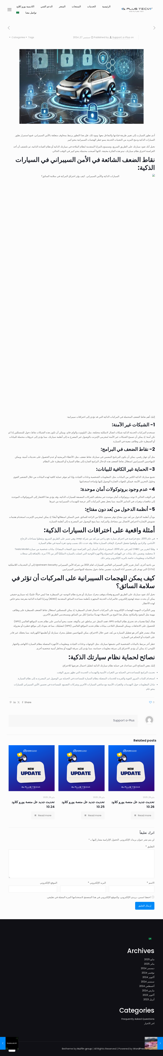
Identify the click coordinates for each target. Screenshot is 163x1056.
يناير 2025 (149, 963)
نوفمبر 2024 (148, 972)
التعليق (149, 846)
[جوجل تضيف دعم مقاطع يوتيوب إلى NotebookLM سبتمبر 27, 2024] (3, 1043)
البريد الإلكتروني (97, 882)
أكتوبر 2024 (148, 977)
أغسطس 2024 (146, 986)
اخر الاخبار (149, 1023)
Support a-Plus (121, 37)
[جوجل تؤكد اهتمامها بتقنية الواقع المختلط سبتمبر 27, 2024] (160, 1043)
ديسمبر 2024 (147, 968)
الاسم (150, 882)
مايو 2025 (149, 959)
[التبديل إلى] (17, 13)
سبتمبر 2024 (147, 981)
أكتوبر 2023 (148, 995)
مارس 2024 (148, 990)
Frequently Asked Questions (137, 1019)
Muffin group (84, 1048)
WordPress (139, 1048)
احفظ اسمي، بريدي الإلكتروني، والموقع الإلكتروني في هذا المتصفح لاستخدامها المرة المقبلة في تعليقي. (99, 897)
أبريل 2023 (148, 999)
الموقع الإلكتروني (48, 882)
